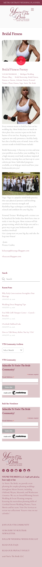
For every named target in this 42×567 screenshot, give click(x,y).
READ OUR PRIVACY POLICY (16, 550)
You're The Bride (30, 83)
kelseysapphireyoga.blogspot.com (15, 250)
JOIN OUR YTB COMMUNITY (15, 524)
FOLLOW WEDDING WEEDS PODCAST (20, 539)
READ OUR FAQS (10, 545)
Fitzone (12, 80)
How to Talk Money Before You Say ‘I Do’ (18, 332)
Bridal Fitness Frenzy (15, 69)
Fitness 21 (5, 80)
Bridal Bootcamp (21, 77)
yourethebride (9, 74)
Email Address (8, 377)
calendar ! (6, 513)
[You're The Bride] (12, 465)
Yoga (21, 83)
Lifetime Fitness (22, 80)
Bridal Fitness (33, 77)
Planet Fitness (13, 83)
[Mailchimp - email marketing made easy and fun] (15, 394)
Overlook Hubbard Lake (11, 324)
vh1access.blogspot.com (11, 256)
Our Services (29, 507)
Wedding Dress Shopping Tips (14, 304)
